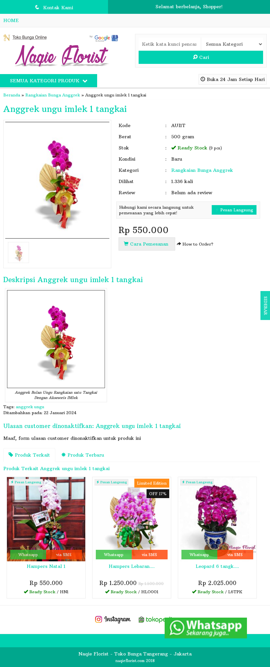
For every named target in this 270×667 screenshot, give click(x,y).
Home (11, 20)
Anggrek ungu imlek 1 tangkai (65, 109)
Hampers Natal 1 (46, 566)
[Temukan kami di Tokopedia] (157, 619)
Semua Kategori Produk (45, 81)
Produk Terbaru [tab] (85, 455)
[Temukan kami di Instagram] (112, 619)
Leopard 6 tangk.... (217, 566)
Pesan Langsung (236, 209)
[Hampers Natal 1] (46, 518)
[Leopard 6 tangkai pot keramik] (217, 518)
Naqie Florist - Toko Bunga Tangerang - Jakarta (135, 654)
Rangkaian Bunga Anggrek (52, 95)
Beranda (11, 95)
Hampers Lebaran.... (132, 566)
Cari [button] (203, 57)
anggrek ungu (30, 406)
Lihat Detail (48, 593)
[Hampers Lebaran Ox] (132, 518)
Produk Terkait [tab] (31, 455)
